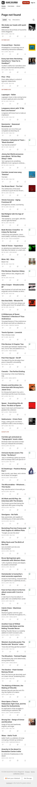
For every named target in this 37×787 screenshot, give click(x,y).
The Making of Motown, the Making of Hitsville (12, 687)
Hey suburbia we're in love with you (13, 489)
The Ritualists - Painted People (14, 656)
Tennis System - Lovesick (12, 332)
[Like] (3, 36)
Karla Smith (12, 378)
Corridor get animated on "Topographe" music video (12, 438)
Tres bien (4, 177)
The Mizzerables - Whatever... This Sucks (13, 486)
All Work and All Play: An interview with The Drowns (12, 500)
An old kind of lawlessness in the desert (12, 755)
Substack (9, 783)
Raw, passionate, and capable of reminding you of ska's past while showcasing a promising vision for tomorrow (13, 518)
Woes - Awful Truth (9, 735)
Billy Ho (11, 34)
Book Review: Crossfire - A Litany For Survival (12, 231)
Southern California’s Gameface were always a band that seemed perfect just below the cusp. (14, 66)
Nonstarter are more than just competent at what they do (11, 130)
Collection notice (18, 773)
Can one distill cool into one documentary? (11, 548)
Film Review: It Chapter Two (13, 344)
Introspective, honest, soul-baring (13, 205)
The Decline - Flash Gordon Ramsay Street (12, 671)
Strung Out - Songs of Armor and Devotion (13, 721)
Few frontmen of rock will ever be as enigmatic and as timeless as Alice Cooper (13, 290)
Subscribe (26, 2)
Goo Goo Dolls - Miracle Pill (12, 301)
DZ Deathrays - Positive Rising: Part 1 (14, 470)
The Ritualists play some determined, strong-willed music (14, 659)
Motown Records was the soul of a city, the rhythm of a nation (13, 691)
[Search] (33, 20)
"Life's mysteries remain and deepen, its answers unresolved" (14, 564)
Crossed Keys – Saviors (11, 45)
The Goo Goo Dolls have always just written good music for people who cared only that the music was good (13, 304)
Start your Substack (13, 778)
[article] (18, 30)
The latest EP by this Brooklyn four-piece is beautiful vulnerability (13, 361)
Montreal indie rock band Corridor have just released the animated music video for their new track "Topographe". (13, 442)
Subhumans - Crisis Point (12, 419)
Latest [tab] (5, 20)
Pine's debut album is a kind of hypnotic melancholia (12, 80)
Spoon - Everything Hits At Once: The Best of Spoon (12, 404)
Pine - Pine (6, 77)
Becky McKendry (14, 238)
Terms (33, 772)
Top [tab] (9, 20)
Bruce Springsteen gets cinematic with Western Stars (13, 559)
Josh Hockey (13, 252)
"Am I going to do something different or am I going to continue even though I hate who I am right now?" (13, 162)
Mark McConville (15, 742)
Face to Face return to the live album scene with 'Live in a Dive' (13, 592)
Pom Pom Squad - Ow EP (11, 358)
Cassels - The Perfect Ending (13, 371)
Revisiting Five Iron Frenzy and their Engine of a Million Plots (14, 529)
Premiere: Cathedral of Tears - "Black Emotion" (14, 141)
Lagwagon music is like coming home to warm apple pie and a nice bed (14, 98)
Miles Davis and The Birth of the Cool (13, 543)
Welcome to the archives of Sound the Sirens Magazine (14, 31)
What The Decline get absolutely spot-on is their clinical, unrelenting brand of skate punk (14, 675)
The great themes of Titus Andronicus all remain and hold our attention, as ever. (14, 322)
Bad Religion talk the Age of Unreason (12, 215)
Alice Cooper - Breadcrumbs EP (13, 286)
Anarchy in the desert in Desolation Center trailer (11, 750)
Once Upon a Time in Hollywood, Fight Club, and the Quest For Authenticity (14, 704)
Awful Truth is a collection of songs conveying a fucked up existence (13, 739)
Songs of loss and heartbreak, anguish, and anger (11, 725)
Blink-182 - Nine (8, 259)
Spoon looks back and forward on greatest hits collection (13, 409)
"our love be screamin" (9, 145)
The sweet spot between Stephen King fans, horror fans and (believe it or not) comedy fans (14, 347)
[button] (3, 6)
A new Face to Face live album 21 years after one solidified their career (14, 598)
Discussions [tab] (16, 20)
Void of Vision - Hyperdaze (12, 246)
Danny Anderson (15, 712)
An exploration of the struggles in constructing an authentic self (12, 709)
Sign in (33, 2)
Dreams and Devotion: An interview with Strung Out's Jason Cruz (12, 387)
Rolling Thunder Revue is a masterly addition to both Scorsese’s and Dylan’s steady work (13, 632)
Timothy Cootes (14, 325)
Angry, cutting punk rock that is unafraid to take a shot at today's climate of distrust (12, 422)
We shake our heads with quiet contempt (14, 26)
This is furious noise (8, 335)
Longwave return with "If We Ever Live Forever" (13, 109)
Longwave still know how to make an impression (14, 114)
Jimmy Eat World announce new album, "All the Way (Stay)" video (12, 156)
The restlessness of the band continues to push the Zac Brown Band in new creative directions (12, 190)
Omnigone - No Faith (10, 514)
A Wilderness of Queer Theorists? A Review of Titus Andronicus (13, 316)
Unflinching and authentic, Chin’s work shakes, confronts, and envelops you (14, 235)
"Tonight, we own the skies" (11, 533)
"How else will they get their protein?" (14, 647)
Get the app (28, 778)
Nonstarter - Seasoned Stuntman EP (11, 125)
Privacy (27, 772)
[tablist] (11, 20)
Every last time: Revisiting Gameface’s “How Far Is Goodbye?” (12, 61)
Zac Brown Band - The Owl (12, 186)
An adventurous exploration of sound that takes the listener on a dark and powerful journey (14, 249)
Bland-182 (5, 262)
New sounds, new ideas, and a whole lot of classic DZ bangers (14, 474)
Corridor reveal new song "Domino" (12, 173)
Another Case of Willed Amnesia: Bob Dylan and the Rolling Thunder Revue (13, 626)
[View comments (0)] (10, 36)
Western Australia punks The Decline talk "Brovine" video (13, 643)
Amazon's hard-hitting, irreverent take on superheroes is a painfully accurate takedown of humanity (14, 579)
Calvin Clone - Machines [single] (11, 609)
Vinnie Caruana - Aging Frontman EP (11, 201)
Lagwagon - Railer (9, 95)
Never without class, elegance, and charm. (13, 274)
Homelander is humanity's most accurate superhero (12, 575)
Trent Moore (13, 350)
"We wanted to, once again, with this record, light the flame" (13, 219)
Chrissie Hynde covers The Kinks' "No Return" (12, 454)
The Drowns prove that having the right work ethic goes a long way (13, 504)
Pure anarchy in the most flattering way (13, 375)
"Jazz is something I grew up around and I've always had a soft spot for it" (14, 458)
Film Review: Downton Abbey (13, 271)
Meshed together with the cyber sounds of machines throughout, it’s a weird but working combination (14, 614)
